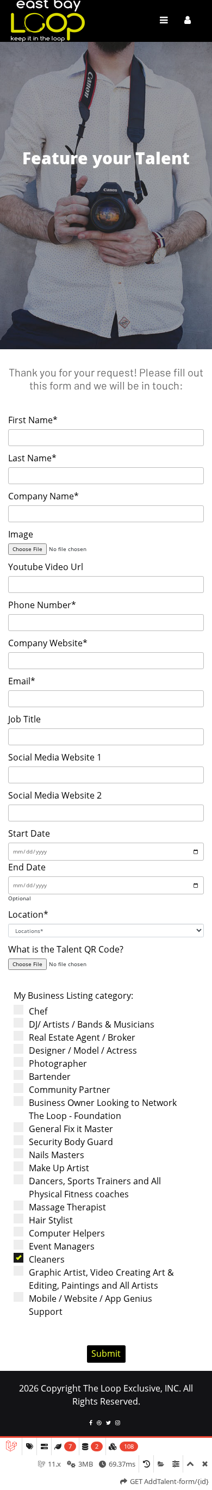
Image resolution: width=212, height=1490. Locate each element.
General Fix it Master (71, 1129)
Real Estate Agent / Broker (82, 1037)
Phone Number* (42, 605)
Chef (38, 1011)
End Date (27, 867)
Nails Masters (56, 1155)
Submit (106, 1353)
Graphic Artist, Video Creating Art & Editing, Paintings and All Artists (101, 1278)
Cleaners (47, 1259)
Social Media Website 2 (55, 795)
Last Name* (32, 458)
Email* (21, 681)
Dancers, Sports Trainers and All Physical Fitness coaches (95, 1187)
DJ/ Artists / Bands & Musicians (91, 1024)
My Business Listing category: (73, 995)
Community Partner (69, 1090)
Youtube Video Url (45, 567)
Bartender (50, 1077)
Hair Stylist (51, 1220)
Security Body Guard (71, 1142)
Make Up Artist (59, 1168)
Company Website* (48, 643)
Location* (28, 914)
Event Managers (62, 1246)
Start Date (29, 833)
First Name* (33, 420)
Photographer (58, 1063)
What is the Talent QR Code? (65, 949)
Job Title (24, 719)
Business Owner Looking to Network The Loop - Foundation (103, 1109)
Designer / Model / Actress (83, 1050)
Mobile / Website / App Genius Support (90, 1305)
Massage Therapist (67, 1207)
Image (20, 534)
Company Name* (43, 496)
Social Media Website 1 (55, 757)
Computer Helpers (67, 1233)
